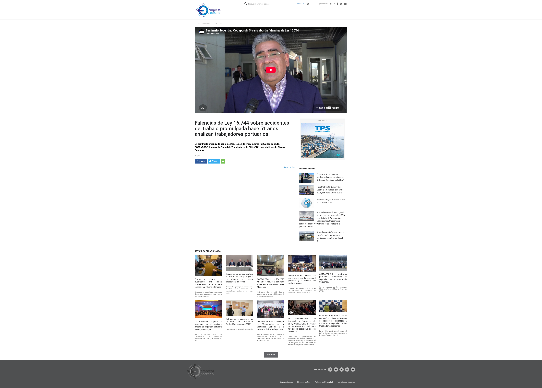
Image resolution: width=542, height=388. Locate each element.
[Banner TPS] (322, 140)
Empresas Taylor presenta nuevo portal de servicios (331, 201)
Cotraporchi (217, 23)
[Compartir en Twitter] (214, 161)
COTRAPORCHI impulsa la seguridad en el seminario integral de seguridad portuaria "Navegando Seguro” (208, 325)
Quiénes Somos (286, 382)
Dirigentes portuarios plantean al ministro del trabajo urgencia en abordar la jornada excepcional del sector (239, 278)
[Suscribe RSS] (308, 4)
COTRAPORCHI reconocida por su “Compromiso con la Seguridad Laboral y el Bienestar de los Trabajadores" (270, 325)
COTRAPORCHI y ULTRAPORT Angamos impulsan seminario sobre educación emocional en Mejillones (270, 283)
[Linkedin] (334, 4)
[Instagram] (330, 4)
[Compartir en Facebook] (201, 161)
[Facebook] (337, 4)
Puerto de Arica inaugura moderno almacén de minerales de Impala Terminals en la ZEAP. (330, 177)
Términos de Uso (303, 382)
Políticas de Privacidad (324, 382)
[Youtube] (345, 4)
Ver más (271, 354)
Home (197, 23)
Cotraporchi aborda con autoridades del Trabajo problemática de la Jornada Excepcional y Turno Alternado (208, 283)
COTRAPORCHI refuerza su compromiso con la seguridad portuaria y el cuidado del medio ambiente (301, 279)
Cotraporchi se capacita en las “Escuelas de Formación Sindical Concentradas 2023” (239, 321)
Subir (286, 167)
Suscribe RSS (301, 4)
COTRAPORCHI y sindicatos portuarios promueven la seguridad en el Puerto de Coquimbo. (333, 278)
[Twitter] (341, 4)
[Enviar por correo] (223, 161)
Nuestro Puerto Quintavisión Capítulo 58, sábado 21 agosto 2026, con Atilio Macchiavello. (330, 190)
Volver (292, 167)
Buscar (245, 3)
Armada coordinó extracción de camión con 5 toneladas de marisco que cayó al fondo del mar (330, 236)
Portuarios (206, 23)
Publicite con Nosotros (346, 382)
